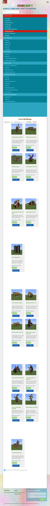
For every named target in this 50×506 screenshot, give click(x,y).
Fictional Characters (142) (10, 58)
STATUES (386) (7, 51)
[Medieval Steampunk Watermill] (30, 324)
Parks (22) (7, 40)
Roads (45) (7, 47)
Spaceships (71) (8, 92)
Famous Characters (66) (10, 60)
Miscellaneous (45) (9, 69)
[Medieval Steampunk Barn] (16, 369)
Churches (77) (8, 20)
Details (14, 147)
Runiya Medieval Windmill (32, 407)
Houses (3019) (8, 27)
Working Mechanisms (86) (10, 94)
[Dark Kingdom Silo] (16, 249)
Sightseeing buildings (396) (11, 29)
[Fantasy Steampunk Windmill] (16, 399)
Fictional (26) (8, 24)
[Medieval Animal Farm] (30, 294)
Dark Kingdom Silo (16, 257)
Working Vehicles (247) (10, 87)
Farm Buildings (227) (9, 31)
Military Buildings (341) (10, 33)
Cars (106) (7, 77)
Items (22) (7, 99)
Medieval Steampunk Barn (18, 377)
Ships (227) (7, 79)
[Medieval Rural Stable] (30, 128)
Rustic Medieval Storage (17, 332)
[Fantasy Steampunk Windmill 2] (30, 369)
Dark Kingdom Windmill (31, 166)
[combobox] (9, 122)
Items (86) (7, 67)
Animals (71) (7, 56)
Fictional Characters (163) (10, 65)
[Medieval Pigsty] (16, 158)
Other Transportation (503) (11, 89)
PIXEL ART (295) (7, 63)
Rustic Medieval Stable (17, 302)
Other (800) (7, 49)
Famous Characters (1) (10, 72)
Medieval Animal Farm (31, 302)
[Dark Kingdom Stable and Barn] (16, 203)
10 (21, 470)
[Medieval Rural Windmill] (16, 128)
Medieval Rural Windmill (17, 137)
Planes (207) (7, 83)
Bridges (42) (7, 44)
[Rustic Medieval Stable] (16, 294)
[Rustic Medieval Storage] (16, 324)
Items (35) (7, 54)
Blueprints (16, 150)
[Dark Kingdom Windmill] (30, 158)
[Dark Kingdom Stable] (30, 203)
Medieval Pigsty (15, 166)
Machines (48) (8, 97)
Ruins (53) (7, 35)
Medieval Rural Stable (31, 137)
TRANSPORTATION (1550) (9, 74)
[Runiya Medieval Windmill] (30, 399)
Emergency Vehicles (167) (10, 81)
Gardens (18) (7, 42)
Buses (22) (7, 85)
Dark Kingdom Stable (31, 212)
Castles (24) (7, 18)
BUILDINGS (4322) (8, 15)
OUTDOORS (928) (8, 38)
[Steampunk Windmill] (16, 444)
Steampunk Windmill (16, 452)
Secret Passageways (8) (10, 101)
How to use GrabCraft (9, 492)
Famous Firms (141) (9, 22)
